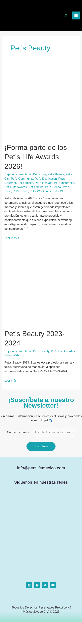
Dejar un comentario (17, 174)
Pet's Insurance (64, 182)
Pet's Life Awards (15, 187)
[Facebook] (29, 585)
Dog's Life (39, 174)
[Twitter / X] (45, 585)
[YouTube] (53, 585)
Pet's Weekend (39, 191)
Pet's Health (25, 182)
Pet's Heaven (43, 182)
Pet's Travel (20, 191)
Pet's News (35, 187)
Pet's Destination (46, 178)
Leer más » (11, 238)
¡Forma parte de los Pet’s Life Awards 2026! (35, 156)
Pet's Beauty (56, 174)
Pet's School (53, 187)
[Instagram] (37, 585)
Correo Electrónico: (20, 432)
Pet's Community (22, 178)
